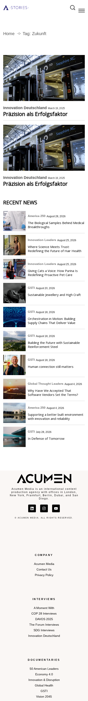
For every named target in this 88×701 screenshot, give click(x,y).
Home (9, 33)
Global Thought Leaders (45, 383)
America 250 (36, 215)
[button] (81, 11)
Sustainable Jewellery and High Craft (54, 295)
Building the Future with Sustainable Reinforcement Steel (54, 344)
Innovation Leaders (42, 239)
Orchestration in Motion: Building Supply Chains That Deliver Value (51, 320)
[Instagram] (44, 508)
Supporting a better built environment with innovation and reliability (55, 416)
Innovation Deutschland (25, 108)
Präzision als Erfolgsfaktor (35, 114)
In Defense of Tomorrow (46, 438)
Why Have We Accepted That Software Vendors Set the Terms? (53, 392)
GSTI (31, 287)
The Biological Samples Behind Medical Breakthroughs (56, 225)
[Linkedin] (32, 508)
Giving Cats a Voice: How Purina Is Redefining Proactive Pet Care (53, 273)
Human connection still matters (50, 366)
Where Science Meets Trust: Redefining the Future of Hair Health (54, 249)
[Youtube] (56, 508)
